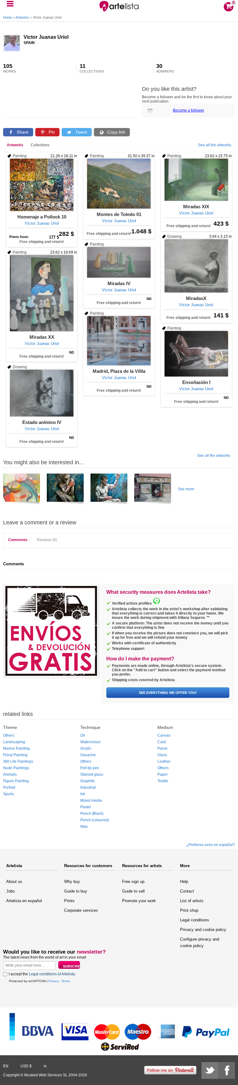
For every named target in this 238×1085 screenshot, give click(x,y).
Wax (84, 826)
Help (184, 881)
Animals (10, 774)
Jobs (10, 891)
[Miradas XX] (41, 293)
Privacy (53, 981)
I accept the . (42, 974)
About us (14, 881)
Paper (162, 774)
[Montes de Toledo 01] (118, 184)
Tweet (80, 132)
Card (161, 742)
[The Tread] (108, 490)
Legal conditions (194, 920)
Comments (18, 540)
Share (22, 132)
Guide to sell (133, 891)
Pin (51, 132)
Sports (8, 794)
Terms (65, 981)
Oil (82, 735)
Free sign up (133, 881)
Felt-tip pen (89, 768)
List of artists (192, 900)
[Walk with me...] (21, 490)
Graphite (87, 781)
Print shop (189, 910)
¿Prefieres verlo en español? (210, 845)
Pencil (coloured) (94, 820)
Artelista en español (24, 900)
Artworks (22, 17)
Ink (82, 794)
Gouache (88, 755)
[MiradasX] (196, 266)
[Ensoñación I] (196, 354)
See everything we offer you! (168, 693)
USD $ (26, 1066)
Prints (69, 900)
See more (186, 489)
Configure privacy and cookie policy (199, 942)
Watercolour (90, 742)
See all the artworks (214, 145)
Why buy (72, 881)
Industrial (88, 787)
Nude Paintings (16, 768)
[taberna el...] (152, 490)
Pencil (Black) (92, 813)
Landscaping (14, 742)
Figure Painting (16, 781)
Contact (187, 891)
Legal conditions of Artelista (52, 974)
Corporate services (81, 910)
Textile (162, 781)
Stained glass (91, 774)
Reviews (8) (47, 540)
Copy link (115, 132)
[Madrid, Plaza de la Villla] (118, 340)
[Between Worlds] (65, 490)
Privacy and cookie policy (203, 929)
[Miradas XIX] (196, 180)
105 (9, 68)
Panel (162, 748)
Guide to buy (75, 891)
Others (8, 735)
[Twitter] (209, 1070)
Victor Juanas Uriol (46, 37)
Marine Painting (16, 748)
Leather (163, 761)
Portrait (9, 787)
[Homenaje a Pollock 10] (41, 185)
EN (5, 1066)
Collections (40, 145)
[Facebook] (226, 1070)
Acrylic (85, 748)
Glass (162, 755)
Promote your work (139, 900)
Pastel (85, 807)
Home (7, 17)
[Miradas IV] (118, 262)
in (45, 1066)
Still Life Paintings (18, 761)
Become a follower (188, 110)
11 (92, 68)
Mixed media (91, 800)
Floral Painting (15, 755)
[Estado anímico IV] (41, 393)
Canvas (163, 735)
